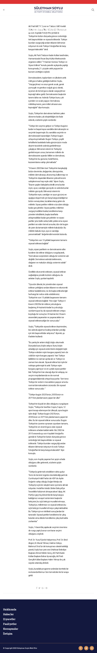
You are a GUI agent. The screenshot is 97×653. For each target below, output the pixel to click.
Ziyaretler (9, 619)
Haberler (8, 614)
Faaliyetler (10, 624)
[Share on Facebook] (36, 588)
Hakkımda (9, 609)
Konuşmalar (10, 628)
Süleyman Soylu (23, 648)
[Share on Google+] (43, 588)
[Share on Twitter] (39, 588)
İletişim (7, 633)
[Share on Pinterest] (46, 588)
